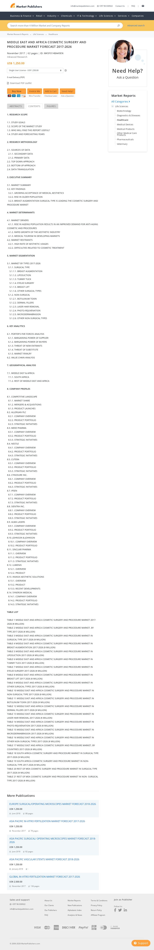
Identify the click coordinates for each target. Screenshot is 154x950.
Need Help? (67, 91)
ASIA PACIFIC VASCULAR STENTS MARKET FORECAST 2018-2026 (44, 859)
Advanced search (136, 25)
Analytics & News (75, 915)
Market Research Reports (17, 34)
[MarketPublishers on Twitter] (120, 910)
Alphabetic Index (75, 910)
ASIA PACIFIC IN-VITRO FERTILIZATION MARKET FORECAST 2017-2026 (47, 821)
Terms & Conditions (99, 900)
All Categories (120, 101)
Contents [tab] (34, 106)
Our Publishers (51, 910)
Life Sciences (121, 106)
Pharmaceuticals (125, 139)
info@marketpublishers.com (82, 6)
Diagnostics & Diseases (128, 115)
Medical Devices (125, 124)
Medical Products (125, 129)
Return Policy (96, 910)
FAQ (133, 6)
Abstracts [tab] (16, 106)
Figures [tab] (51, 106)
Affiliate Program (98, 915)
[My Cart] (143, 6)
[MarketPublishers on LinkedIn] (125, 910)
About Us (48, 900)
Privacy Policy (96, 905)
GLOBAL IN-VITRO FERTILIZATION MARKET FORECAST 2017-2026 (44, 876)
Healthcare (122, 119)
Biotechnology (124, 110)
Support (142, 943)
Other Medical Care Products (127, 134)
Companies (138, 15)
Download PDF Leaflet (21, 83)
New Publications (75, 905)
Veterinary (122, 144)
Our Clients (49, 905)
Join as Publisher (123, 899)
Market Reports (74, 900)
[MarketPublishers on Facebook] (115, 910)
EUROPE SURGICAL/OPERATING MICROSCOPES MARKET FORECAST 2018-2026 (52, 804)
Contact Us (120, 6)
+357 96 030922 (106, 6)
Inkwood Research (17, 56)
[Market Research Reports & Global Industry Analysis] (26, 5)
